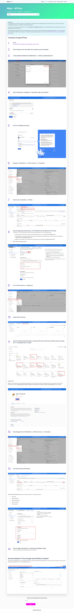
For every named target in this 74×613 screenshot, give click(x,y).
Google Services (27, 11)
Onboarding (50, 1)
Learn (46, 1)
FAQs (55, 1)
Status (65, 1)
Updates (42, 1)
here (29, 561)
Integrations (19, 11)
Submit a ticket (60, 1)
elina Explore (9, 11)
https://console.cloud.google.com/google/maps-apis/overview (26, 44)
